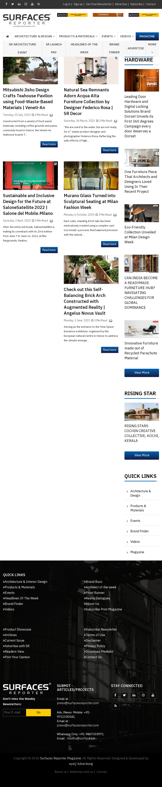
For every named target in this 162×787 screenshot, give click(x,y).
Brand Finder (114, 48)
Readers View (14, 651)
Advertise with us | (82, 771)
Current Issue (14, 640)
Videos (125, 36)
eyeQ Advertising (81, 764)
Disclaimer (93, 640)
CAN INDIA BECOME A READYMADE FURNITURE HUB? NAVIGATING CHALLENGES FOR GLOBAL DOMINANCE (141, 293)
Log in (66, 4)
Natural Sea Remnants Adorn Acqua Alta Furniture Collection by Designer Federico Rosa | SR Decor (88, 101)
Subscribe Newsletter (101, 629)
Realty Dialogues (98, 598)
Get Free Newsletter (99, 4)
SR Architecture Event (22, 48)
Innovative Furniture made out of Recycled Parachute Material (141, 351)
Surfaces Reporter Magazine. (61, 758)
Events (135, 521)
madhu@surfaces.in (81, 738)
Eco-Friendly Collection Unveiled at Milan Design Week (140, 235)
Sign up (78, 4)
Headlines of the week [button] (84, 48)
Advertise (121, 4)
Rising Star (140, 394)
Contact (151, 4)
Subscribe (136, 4)
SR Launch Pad (54, 48)
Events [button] (107, 36)
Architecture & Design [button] (33, 36)
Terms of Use (95, 635)
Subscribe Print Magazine (104, 609)
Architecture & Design (140, 493)
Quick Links (140, 477)
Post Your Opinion (17, 657)
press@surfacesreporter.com (78, 703)
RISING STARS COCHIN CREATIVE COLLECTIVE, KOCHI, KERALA (141, 433)
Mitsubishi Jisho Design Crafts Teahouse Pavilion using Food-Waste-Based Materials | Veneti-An (28, 98)
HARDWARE (138, 61)
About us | (61, 771)
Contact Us (94, 657)
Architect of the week (101, 587)
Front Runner (95, 593)
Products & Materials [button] (77, 36)
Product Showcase (18, 629)
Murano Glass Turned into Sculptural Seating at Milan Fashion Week (91, 201)
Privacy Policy (95, 646)
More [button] (152, 44)
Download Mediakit (99, 651)
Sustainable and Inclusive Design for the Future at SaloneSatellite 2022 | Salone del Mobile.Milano (28, 204)
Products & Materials (138, 508)
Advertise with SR (17, 646)
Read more (49, 144)
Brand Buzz (94, 582)
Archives (11, 635)
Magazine (147, 36)
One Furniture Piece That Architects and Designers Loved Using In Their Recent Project (140, 182)
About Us (92, 604)
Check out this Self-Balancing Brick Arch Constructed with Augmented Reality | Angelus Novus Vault (84, 301)
